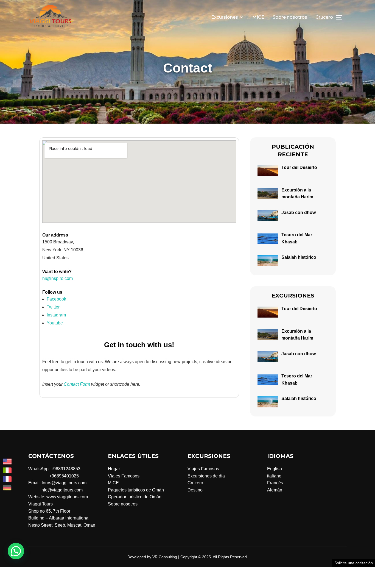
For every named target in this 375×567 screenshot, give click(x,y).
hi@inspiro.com (57, 278)
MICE (258, 17)
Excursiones (224, 17)
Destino (195, 490)
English (274, 468)
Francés (275, 482)
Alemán (274, 490)
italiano (274, 476)
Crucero (324, 17)
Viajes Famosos (123, 476)
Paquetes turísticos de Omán (136, 490)
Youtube (55, 323)
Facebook (57, 299)
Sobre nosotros (290, 17)
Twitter (54, 307)
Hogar (114, 468)
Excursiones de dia (206, 476)
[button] (16, 551)
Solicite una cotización (353, 563)
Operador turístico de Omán (134, 496)
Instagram (57, 315)
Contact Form (77, 384)
